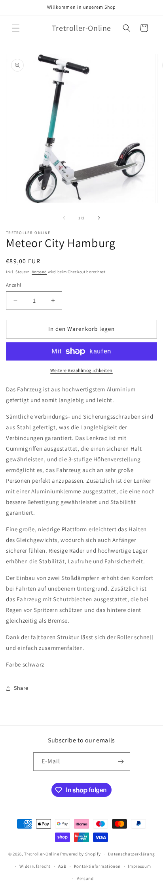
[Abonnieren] (121, 761)
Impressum (139, 866)
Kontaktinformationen (97, 866)
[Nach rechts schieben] (99, 218)
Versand (39, 271)
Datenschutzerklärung (131, 854)
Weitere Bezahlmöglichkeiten (81, 370)
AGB (62, 866)
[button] (16, 28)
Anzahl (13, 284)
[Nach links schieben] (64, 218)
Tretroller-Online (41, 854)
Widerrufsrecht (35, 866)
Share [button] (21, 687)
